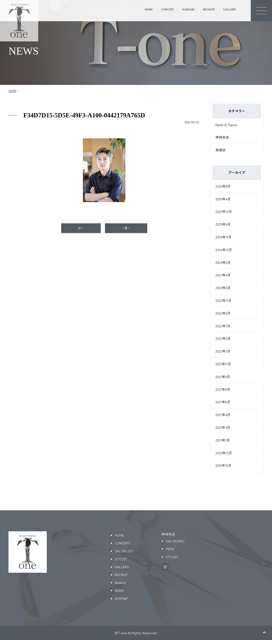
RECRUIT (209, 9)
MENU (170, 548)
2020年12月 (223, 452)
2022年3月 (223, 338)
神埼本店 (222, 137)
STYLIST (121, 558)
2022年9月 (223, 313)
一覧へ (126, 228)
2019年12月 (223, 465)
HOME (149, 9)
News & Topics (226, 124)
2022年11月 (223, 300)
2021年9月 (222, 376)
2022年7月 (223, 325)
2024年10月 (223, 249)
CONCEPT (167, 9)
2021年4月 (222, 414)
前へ (81, 228)
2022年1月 (222, 351)
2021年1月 (222, 440)
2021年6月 (222, 401)
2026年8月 (223, 186)
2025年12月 (223, 211)
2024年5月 (223, 262)
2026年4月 (223, 198)
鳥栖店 (220, 149)
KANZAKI (188, 9)
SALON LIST (124, 550)
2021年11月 (223, 363)
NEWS (119, 590)
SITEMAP (121, 598)
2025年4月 (223, 224)
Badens (120, 582)
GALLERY (229, 9)
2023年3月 (223, 287)
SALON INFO (175, 540)
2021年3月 (222, 427)
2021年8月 (222, 389)
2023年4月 (223, 274)
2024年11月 (223, 236)
